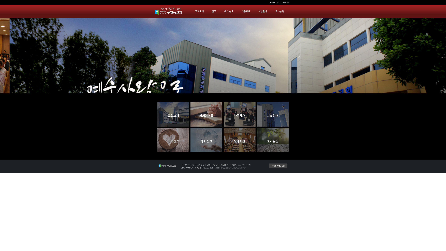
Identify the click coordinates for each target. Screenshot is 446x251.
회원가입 (286, 2)
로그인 (278, 2)
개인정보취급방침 (278, 166)
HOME (272, 2)
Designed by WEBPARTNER (236, 168)
